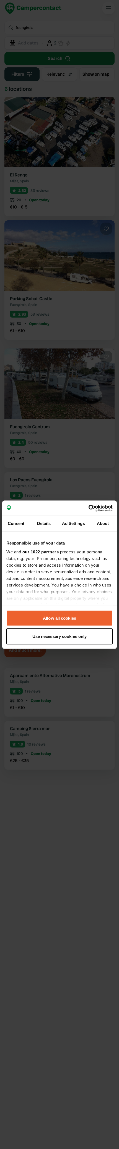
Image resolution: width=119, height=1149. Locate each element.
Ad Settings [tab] (73, 523)
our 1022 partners (40, 551)
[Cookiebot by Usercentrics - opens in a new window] (88, 508)
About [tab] (103, 523)
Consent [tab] (16, 523)
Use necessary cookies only (59, 636)
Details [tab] (44, 523)
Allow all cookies (59, 618)
